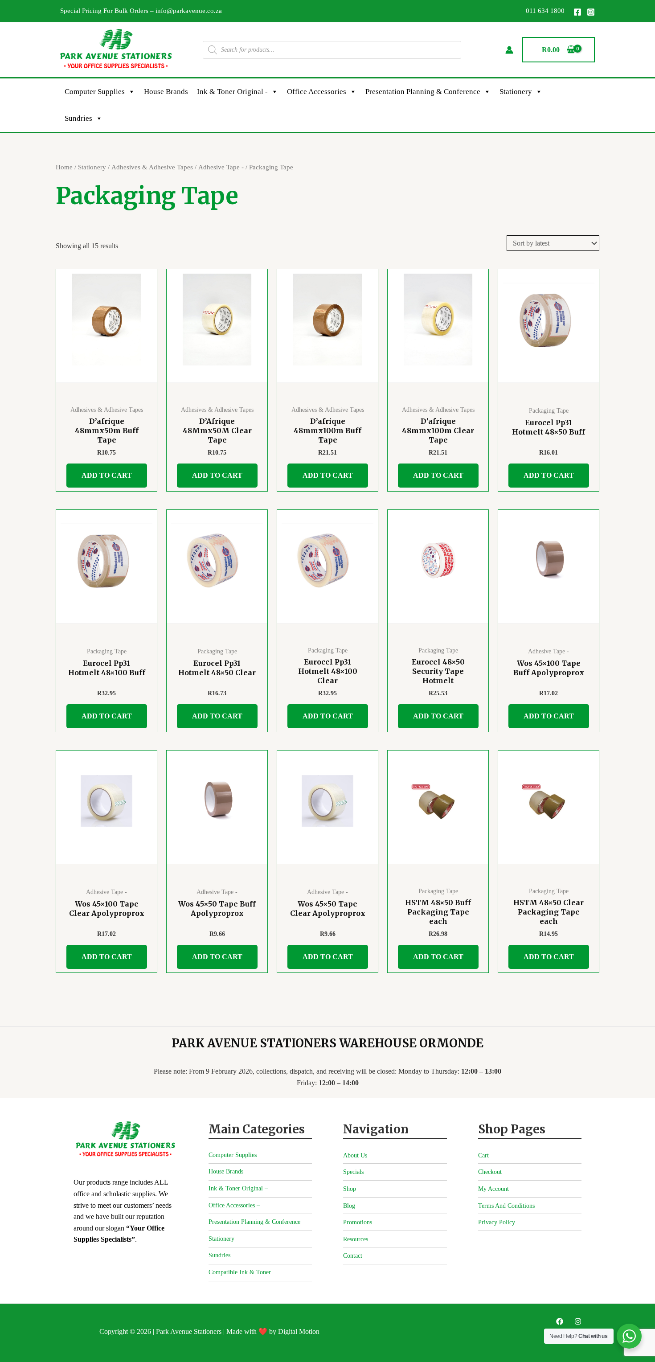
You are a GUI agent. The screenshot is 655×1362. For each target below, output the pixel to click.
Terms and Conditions (506, 1205)
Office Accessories (316, 91)
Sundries (78, 118)
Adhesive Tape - (221, 167)
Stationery (515, 91)
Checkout (490, 1172)
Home (64, 167)
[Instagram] (591, 12)
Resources (355, 1239)
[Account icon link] (509, 50)
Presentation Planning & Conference (422, 91)
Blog (349, 1205)
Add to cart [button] (107, 475)
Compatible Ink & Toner (240, 1272)
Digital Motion (298, 1331)
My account (493, 1189)
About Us (355, 1155)
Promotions (357, 1222)
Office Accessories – (234, 1205)
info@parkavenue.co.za (189, 10)
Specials (353, 1172)
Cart (483, 1155)
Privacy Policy (496, 1222)
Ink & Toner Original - (232, 91)
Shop (349, 1189)
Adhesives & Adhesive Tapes (152, 167)
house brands (166, 91)
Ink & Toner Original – (238, 1188)
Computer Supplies (95, 91)
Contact (352, 1255)
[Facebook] (577, 12)
